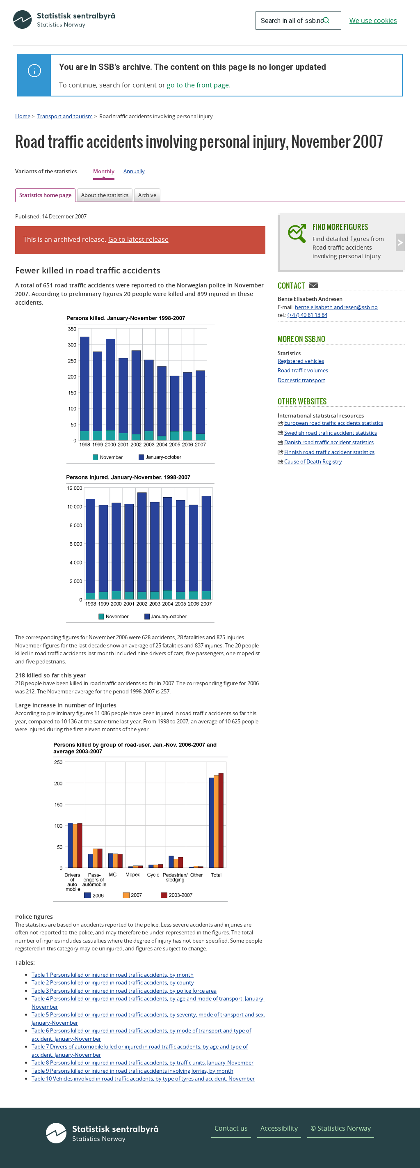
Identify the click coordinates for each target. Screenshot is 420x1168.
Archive (147, 195)
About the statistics (104, 195)
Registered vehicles (301, 361)
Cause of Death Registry (313, 461)
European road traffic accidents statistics (333, 423)
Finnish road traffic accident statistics (329, 452)
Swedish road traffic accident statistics (330, 432)
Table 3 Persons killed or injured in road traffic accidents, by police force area (124, 990)
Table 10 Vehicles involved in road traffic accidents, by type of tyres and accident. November (143, 1078)
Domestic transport (301, 380)
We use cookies (373, 20)
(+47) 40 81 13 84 (307, 315)
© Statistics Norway (340, 1128)
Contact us (231, 1128)
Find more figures (340, 227)
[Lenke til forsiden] (64, 20)
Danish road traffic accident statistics (329, 442)
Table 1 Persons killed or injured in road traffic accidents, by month (113, 974)
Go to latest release (138, 239)
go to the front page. (199, 84)
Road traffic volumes (303, 370)
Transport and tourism (65, 116)
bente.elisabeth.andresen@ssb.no (336, 307)
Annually (134, 171)
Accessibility (279, 1128)
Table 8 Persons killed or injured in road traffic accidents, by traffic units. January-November (142, 1062)
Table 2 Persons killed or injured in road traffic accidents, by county (113, 982)
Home (22, 116)
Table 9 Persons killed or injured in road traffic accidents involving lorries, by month (132, 1070)
